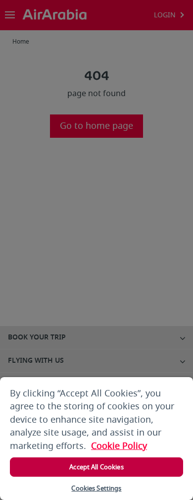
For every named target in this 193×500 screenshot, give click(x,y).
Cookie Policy (119, 446)
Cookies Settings (96, 488)
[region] (96, 438)
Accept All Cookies (96, 467)
